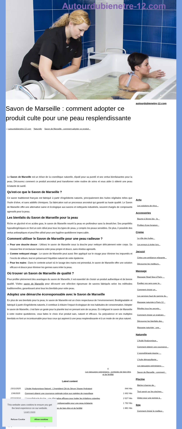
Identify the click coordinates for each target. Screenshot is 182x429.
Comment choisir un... (147, 289)
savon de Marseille (34, 284)
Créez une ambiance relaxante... (152, 257)
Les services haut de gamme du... (152, 296)
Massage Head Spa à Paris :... (151, 277)
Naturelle (38, 129)
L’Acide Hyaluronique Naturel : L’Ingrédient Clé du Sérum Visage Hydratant (58, 388)
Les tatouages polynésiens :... (150, 366)
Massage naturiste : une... (149, 327)
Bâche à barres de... (146, 385)
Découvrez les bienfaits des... (150, 321)
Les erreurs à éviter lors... (148, 244)
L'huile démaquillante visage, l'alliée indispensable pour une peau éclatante (59, 403)
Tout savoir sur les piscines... (150, 391)
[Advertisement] (70, 152)
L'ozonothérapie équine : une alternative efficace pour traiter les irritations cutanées (62, 398)
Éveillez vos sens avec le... (149, 283)
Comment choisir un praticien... (151, 315)
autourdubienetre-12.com (19, 129)
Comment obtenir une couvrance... (152, 347)
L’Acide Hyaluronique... (147, 340)
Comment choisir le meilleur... (150, 411)
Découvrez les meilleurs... (148, 264)
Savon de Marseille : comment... (151, 372)
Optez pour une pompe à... (149, 398)
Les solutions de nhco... (148, 206)
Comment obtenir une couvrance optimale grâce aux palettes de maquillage (59, 393)
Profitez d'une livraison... (148, 225)
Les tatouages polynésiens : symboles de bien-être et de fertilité (108, 373)
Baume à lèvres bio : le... (148, 219)
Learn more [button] (29, 412)
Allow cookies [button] (41, 419)
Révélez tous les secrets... (149, 308)
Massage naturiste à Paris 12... (151, 302)
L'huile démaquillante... (147, 359)
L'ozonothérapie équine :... (149, 353)
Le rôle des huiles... (146, 238)
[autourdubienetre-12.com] (91, 50)
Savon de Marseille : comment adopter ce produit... (67, 129)
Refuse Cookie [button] (18, 419)
